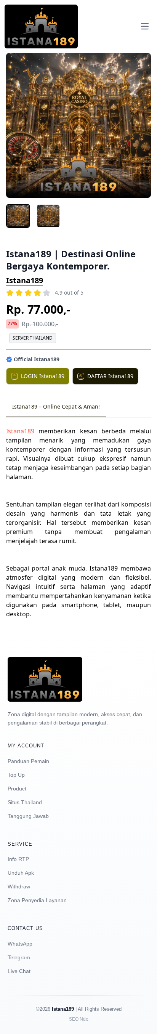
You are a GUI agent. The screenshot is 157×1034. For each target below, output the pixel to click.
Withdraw (19, 886)
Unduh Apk (21, 873)
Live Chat (19, 971)
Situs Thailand (25, 802)
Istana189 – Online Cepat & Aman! (56, 406)
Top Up (16, 775)
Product (17, 789)
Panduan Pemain (28, 761)
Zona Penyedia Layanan (37, 900)
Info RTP (18, 859)
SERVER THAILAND (33, 338)
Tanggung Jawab (28, 816)
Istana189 (24, 280)
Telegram (19, 957)
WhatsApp (20, 944)
